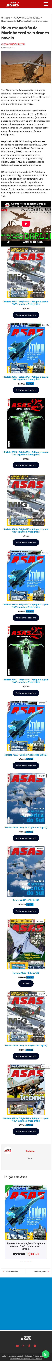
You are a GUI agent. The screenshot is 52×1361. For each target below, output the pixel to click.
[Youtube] (17, 1345)
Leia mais (26, 983)
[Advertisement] (26, 1303)
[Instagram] (23, 1345)
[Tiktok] (29, 1345)
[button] (36, 4)
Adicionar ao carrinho (26, 315)
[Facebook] (35, 1345)
